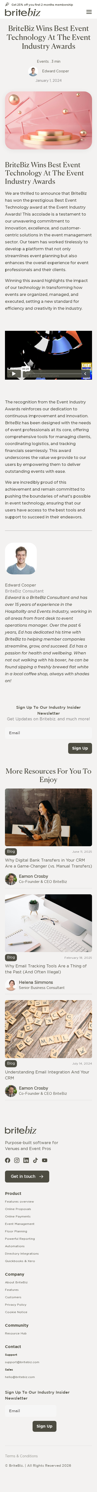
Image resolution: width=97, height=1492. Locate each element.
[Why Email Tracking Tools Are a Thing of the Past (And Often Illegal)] (48, 944)
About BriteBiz (16, 1282)
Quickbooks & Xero (20, 1261)
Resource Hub (16, 1333)
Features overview (19, 1201)
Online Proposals (18, 1209)
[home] (23, 12)
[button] (89, 12)
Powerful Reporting (20, 1238)
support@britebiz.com (22, 1362)
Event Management (20, 1223)
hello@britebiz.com (20, 1377)
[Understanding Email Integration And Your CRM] (48, 1050)
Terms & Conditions (21, 1456)
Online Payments (18, 1216)
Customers (13, 1297)
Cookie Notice (16, 1312)
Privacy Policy (15, 1304)
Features (12, 1289)
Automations (15, 1246)
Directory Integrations (22, 1253)
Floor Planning (16, 1231)
